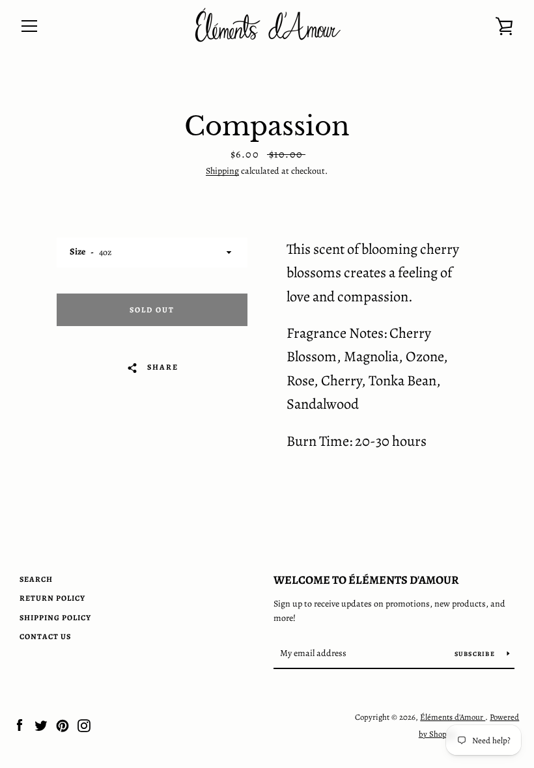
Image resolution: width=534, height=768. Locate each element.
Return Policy (52, 598)
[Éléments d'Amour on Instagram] (84, 725)
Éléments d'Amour (452, 716)
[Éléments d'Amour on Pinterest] (62, 725)
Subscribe (476, 654)
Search (36, 579)
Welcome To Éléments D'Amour (366, 580)
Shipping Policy (55, 617)
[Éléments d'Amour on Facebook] (19, 725)
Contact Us (45, 636)
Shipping (222, 171)
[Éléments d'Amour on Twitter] (41, 725)
